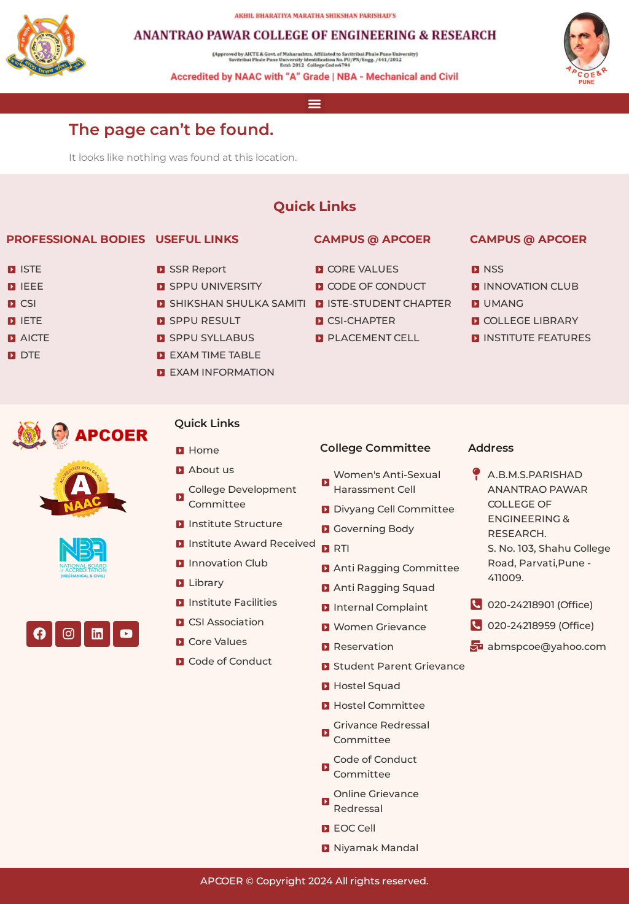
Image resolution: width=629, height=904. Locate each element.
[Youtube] (126, 634)
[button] (315, 103)
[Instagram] (68, 634)
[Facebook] (39, 634)
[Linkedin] (97, 634)
